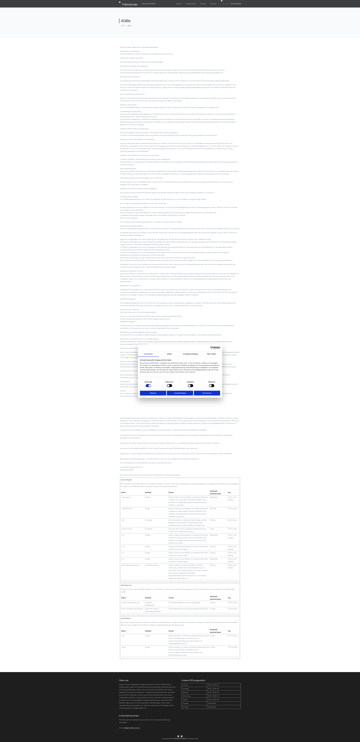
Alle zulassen (207, 393)
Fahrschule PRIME (180, 738)
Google (147, 497)
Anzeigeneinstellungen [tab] (190, 354)
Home (123, 25)
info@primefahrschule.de (131, 728)
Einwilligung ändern (127, 470)
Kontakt (213, 4)
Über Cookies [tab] (211, 354)
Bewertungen (191, 4)
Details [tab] (169, 354)
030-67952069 (236, 4)
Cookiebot (168, 475)
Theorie (203, 4)
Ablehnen (153, 393)
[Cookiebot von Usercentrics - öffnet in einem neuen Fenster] (212, 347)
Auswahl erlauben (180, 393)
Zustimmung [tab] (148, 354)
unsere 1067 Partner (152, 363)
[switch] (169, 385)
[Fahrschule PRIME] (129, 4)
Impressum (190, 738)
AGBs (196, 738)
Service (179, 4)
